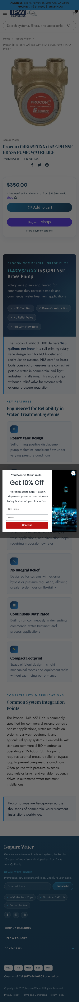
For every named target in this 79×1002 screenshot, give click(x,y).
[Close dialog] (73, 473)
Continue (27, 525)
